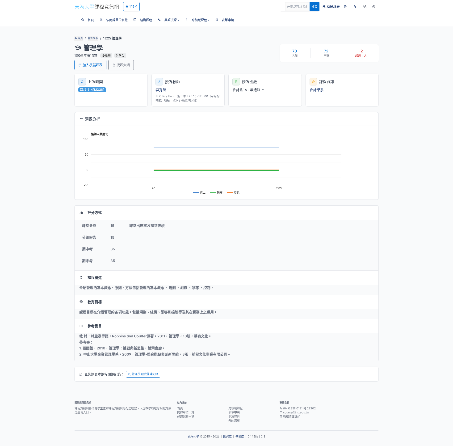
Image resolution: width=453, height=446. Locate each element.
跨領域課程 (235, 408)
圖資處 (227, 436)
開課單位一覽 (185, 412)
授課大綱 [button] (123, 65)
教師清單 (234, 420)
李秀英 (160, 90)
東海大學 (193, 436)
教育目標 (95, 302)
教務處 (239, 436)
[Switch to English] (355, 6)
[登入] (345, 6)
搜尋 (314, 6)
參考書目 (95, 326)
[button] (168, 20)
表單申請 (234, 412)
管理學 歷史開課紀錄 (145, 374)
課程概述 (95, 277)
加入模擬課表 (92, 65)
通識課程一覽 (185, 416)
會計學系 (93, 38)
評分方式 (95, 212)
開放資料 (234, 416)
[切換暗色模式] (373, 6)
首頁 (80, 38)
